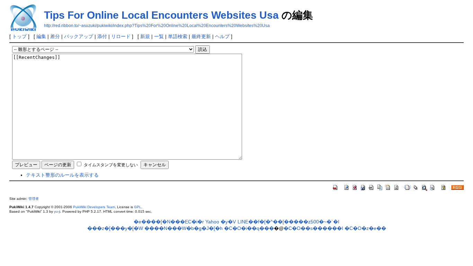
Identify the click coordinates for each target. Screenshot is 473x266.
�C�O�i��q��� (249, 228)
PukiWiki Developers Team (94, 207)
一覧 (159, 36)
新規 (145, 36)
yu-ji (57, 211)
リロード (121, 36)
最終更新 (201, 36)
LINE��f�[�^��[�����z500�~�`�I (288, 221)
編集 (41, 36)
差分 (55, 36)
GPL (137, 207)
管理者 (33, 199)
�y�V (228, 221)
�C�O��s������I (313, 228)
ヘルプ (222, 36)
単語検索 (177, 36)
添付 (102, 36)
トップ (19, 36)
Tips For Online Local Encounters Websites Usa (161, 15)
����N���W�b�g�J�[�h (183, 228)
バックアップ (78, 36)
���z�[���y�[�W (115, 228)
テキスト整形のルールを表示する (62, 175)
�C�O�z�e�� (365, 228)
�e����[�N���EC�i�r (169, 221)
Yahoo (212, 221)
